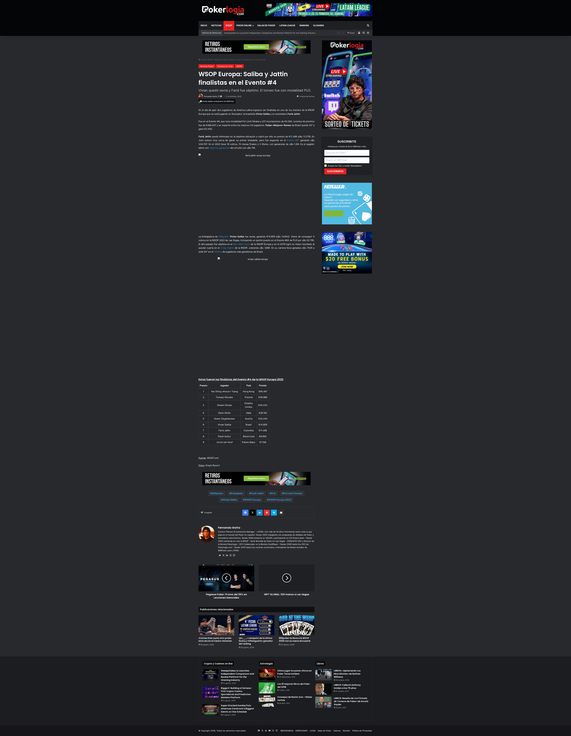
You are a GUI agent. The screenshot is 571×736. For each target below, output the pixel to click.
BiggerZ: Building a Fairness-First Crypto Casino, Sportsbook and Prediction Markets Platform (236, 693)
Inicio (204, 25)
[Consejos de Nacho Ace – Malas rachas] (267, 701)
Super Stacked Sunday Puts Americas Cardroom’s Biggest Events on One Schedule (237, 708)
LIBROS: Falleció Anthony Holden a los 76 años (347, 686)
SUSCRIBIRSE (335, 171)
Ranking (304, 25)
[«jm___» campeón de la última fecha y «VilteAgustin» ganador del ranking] (256, 625)
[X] (223, 555)
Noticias (216, 25)
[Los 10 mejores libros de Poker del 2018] (267, 687)
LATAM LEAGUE (287, 25)
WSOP (229, 25)
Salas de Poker (266, 25)
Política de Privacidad (362, 730)
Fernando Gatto (210, 96)
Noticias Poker (207, 66)
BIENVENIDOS (287, 730)
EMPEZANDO (301, 730)
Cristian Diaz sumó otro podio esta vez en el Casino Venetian (215, 639)
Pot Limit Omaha (292, 493)
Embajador (237, 493)
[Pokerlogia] (223, 10)
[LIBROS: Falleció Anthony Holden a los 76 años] (323, 689)
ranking (218, 251)
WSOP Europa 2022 (279, 499)
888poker (224, 236)
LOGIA (313, 730)
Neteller (346, 730)
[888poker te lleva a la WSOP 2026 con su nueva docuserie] (296, 625)
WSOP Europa (252, 499)
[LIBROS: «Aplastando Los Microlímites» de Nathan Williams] (323, 674)
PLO (273, 493)
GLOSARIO (318, 25)
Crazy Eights (227, 247)
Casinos (337, 730)
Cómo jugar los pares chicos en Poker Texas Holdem (294, 672)
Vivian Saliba (229, 499)
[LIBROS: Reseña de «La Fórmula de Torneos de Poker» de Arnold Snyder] (323, 702)
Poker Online (244, 25)
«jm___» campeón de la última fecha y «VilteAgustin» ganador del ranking (258, 33)
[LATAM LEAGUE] (256, 47)
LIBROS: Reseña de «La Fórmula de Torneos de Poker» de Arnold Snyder (351, 701)
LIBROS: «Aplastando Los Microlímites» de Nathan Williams (347, 673)
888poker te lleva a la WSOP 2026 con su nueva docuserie (294, 639)
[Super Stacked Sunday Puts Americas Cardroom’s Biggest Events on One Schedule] (210, 709)
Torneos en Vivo (225, 66)
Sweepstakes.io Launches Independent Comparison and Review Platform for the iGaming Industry (237, 675)
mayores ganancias (219, 147)
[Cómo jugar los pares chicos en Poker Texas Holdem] (267, 674)
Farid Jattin (257, 493)
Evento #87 (293, 140)
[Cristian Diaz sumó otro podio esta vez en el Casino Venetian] (216, 625)
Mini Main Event (241, 244)
